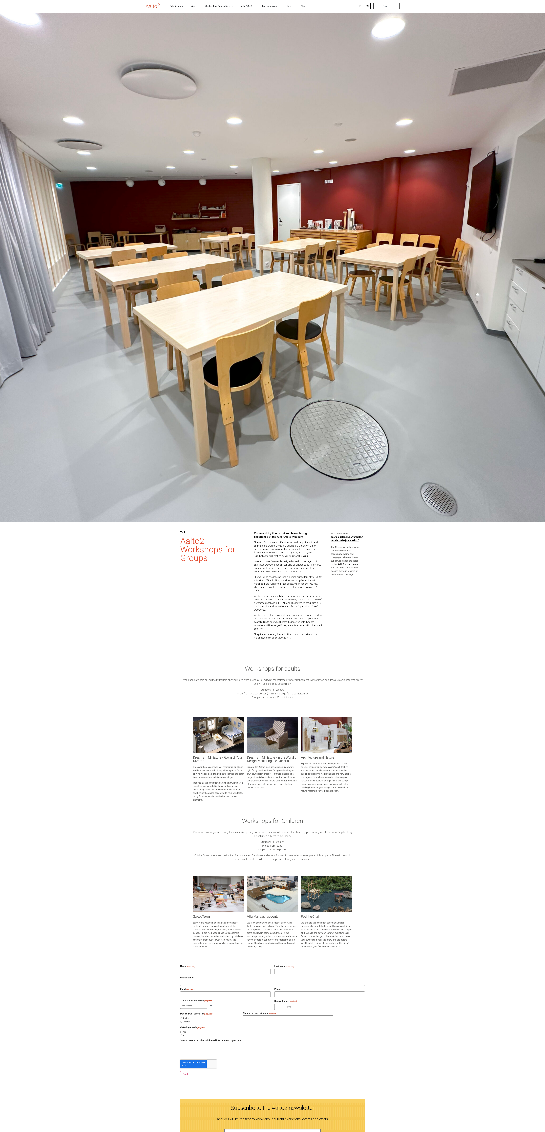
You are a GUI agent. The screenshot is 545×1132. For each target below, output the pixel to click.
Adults (186, 1018)
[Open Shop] (308, 6)
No (184, 1035)
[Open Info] (293, 6)
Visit (182, 532)
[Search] (397, 6)
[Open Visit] (197, 6)
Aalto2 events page (348, 564)
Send (185, 1074)
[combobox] (385, 6)
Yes (184, 1032)
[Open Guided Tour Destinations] (232, 6)
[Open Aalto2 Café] (254, 6)
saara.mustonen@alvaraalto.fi (347, 537)
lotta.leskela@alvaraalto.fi (345, 540)
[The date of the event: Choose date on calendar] (210, 1005)
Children (186, 1022)
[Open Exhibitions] (182, 6)
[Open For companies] (279, 6)
